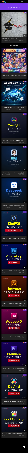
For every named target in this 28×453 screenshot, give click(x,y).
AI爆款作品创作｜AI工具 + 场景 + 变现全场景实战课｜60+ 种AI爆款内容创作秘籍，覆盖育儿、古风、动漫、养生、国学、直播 (14, 75)
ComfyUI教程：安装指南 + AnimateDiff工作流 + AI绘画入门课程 (14, 140)
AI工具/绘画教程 (7, 109)
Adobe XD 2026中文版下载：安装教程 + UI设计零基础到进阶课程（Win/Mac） (14, 336)
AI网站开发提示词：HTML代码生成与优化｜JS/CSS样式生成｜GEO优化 (14, 238)
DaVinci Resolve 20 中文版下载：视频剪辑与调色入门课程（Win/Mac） (14, 401)
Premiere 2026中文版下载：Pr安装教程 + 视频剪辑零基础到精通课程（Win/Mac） (14, 368)
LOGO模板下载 (7, 40)
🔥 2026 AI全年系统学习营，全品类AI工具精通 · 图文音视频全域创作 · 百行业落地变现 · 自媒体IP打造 (14, 107)
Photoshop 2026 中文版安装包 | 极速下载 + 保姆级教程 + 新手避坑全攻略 (14, 270)
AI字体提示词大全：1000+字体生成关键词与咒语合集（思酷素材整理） (14, 173)
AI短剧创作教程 (7, 77)
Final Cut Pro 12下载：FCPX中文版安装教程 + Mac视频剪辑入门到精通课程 (14, 433)
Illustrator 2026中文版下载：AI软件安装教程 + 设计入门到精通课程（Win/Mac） (14, 303)
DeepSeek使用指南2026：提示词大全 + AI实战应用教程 (14, 205)
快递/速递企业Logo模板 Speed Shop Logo (11, 38)
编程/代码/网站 (6, 240)
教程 (4, 272)
